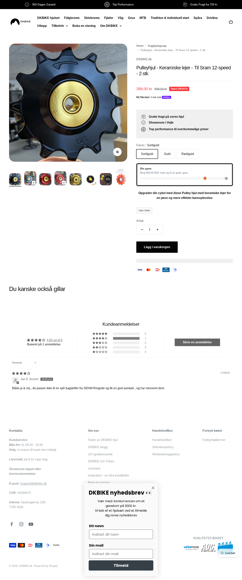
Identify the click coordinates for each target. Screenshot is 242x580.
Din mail (96, 545)
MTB (143, 17)
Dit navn (96, 526)
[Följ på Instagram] (21, 524)
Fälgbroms (72, 17)
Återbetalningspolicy (166, 454)
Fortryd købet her (213, 440)
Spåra (198, 17)
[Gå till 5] (76, 179)
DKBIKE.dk (144, 59)
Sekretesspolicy (163, 447)
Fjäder (108, 17)
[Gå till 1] (15, 179)
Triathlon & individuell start (170, 17)
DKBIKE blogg (98, 447)
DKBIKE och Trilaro (101, 461)
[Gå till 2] (30, 178)
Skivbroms (92, 17)
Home (139, 45)
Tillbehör (57, 25)
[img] (21, 373)
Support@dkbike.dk (33, 483)
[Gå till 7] (106, 179)
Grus (131, 17)
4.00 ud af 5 (54, 340)
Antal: (140, 220)
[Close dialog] (153, 488)
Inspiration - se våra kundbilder (108, 475)
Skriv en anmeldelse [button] (197, 342)
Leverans (94, 468)
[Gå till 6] (91, 180)
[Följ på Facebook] (11, 524)
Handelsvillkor (161, 440)
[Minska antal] (142, 229)
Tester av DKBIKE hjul (103, 440)
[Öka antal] (157, 229)
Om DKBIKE (109, 25)
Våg (120, 17)
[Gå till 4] (60, 178)
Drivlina (212, 17)
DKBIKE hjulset (48, 17)
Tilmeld (121, 565)
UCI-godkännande (100, 454)
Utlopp (42, 25)
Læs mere (144, 210)
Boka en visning (84, 25)
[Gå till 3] (45, 179)
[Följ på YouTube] (30, 524)
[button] (100, 338)
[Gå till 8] (121, 177)
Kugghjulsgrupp (157, 45)
